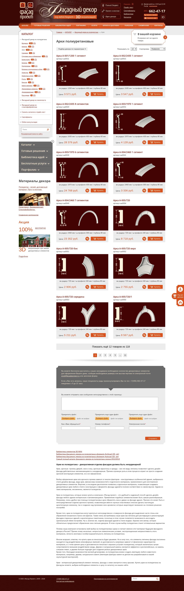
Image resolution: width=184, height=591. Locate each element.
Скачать (127, 4)
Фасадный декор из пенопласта (34, 100)
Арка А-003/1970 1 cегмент (128, 104)
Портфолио (81, 25)
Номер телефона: (103, 424)
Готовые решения (42, 25)
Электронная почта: (137, 424)
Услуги (94, 25)
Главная (59, 32)
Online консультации (29, 122)
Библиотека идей (63, 25)
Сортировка (144, 49)
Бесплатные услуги (33, 163)
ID (163, 17)
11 (125, 355)
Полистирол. (24, 207)
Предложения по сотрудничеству (106, 579)
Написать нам (151, 18)
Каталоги (127, 17)
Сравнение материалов (28, 215)
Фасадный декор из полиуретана (34, 39)
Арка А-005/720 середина (70, 296)
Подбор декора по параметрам (71, 49)
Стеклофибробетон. (27, 210)
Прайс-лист (128, 7)
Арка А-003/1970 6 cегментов (72, 152)
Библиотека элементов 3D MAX (69, 452)
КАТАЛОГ (25, 25)
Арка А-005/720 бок (67, 248)
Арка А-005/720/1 (122, 296)
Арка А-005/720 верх (124, 248)
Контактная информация (65, 581)
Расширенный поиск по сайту (31, 134)
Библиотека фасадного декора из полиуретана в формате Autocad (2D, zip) (87, 457)
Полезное (129, 25)
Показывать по (123, 49)
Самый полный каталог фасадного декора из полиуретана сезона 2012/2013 (88, 459)
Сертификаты (129, 11)
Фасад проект (26, 10)
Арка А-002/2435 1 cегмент (128, 55)
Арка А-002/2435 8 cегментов (72, 104)
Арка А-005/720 (121, 200)
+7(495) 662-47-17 (62, 579)
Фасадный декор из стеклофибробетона (29, 106)
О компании (144, 25)
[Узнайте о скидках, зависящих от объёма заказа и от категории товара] (87, 94)
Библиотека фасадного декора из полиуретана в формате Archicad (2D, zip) (87, 454)
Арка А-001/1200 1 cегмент (71, 55)
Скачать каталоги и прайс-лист (33, 112)
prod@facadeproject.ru (70, 376)
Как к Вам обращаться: (71, 424)
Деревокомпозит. (36, 207)
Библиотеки (128, 14)
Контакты (158, 25)
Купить (100, 94)
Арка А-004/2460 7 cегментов (72, 200)
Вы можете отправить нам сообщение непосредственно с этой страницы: (91, 395)
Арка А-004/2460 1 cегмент (128, 152)
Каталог (26, 144)
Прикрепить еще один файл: (107, 414)
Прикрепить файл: (68, 414)
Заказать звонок (151, 15)
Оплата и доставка (111, 25)
